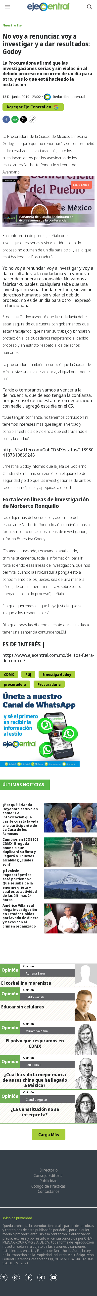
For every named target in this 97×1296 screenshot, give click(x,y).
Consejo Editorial (48, 1175)
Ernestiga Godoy (57, 674)
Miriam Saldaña (37, 1031)
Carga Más (48, 1134)
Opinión (28, 966)
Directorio (49, 1170)
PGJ (28, 674)
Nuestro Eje (12, 25)
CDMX (9, 674)
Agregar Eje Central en (29, 107)
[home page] (48, 7)
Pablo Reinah (35, 997)
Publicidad (48, 1180)
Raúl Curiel (33, 1065)
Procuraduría (49, 684)
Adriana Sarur (35, 973)
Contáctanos (48, 1191)
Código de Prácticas (48, 1186)
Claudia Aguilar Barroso (36, 1101)
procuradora (15, 684)
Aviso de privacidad (17, 1218)
